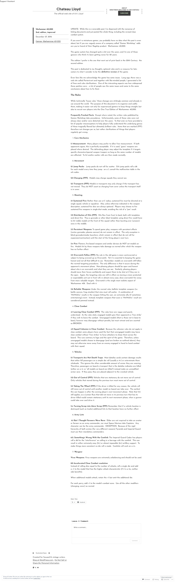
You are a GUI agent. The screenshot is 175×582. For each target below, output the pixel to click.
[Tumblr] (35, 567)
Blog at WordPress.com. (43, 560)
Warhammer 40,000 (52, 41)
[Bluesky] (38, 567)
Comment (135, 540)
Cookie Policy (36, 578)
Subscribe (124, 13)
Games (39, 41)
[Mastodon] (33, 567)
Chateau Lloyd (69, 9)
